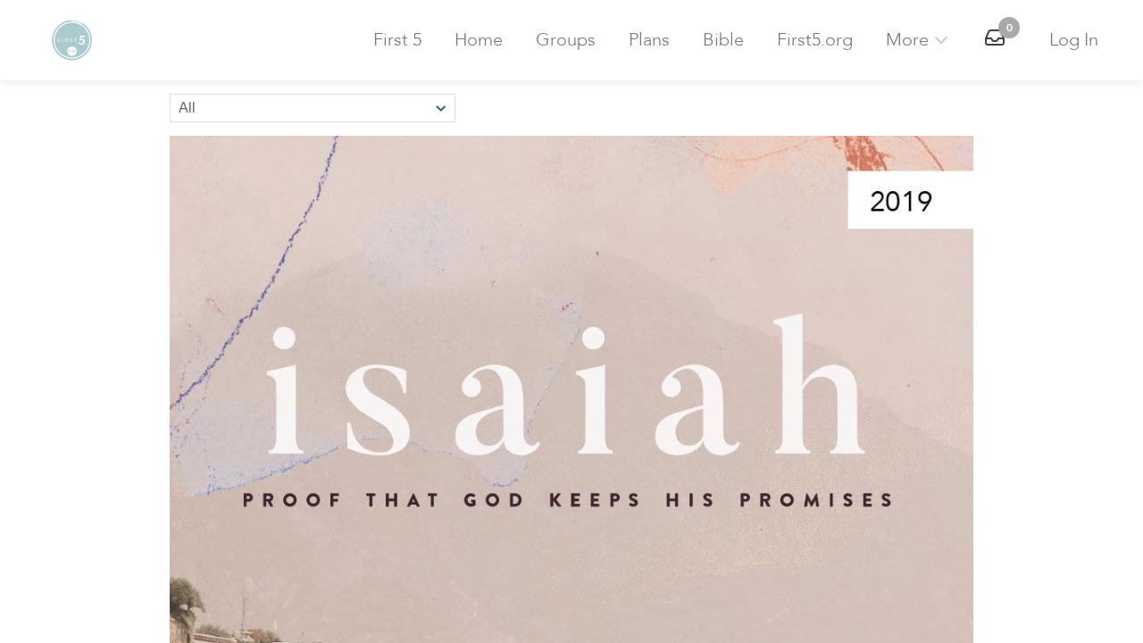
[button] (71, 40)
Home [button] (479, 40)
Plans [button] (649, 40)
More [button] (909, 40)
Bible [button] (723, 40)
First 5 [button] (397, 40)
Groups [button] (566, 40)
